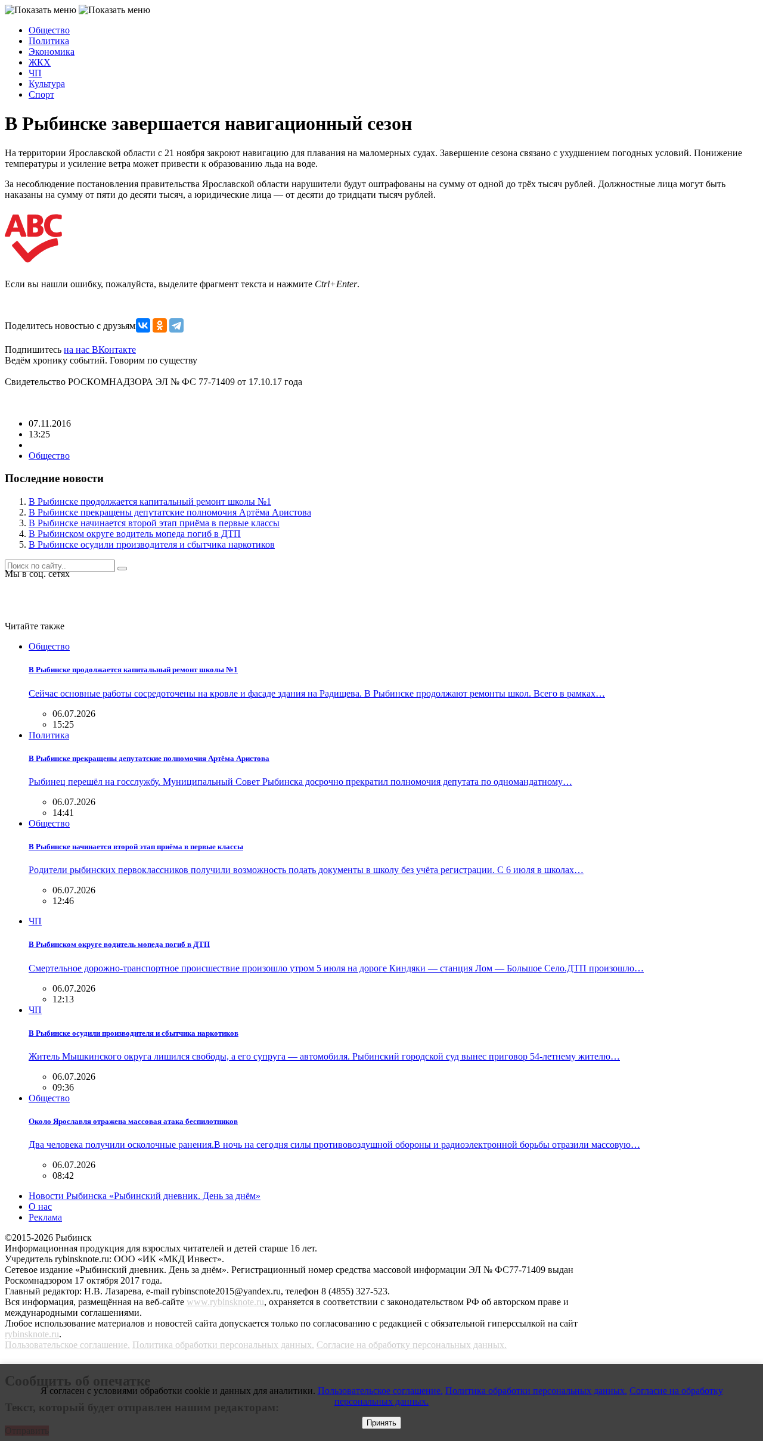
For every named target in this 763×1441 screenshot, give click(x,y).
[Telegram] (176, 325)
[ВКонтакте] (143, 325)
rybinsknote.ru (32, 1334)
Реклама (45, 1217)
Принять (381, 1422)
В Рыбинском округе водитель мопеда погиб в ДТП (135, 534)
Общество (49, 30)
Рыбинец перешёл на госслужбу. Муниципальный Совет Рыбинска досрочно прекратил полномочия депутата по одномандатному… (300, 782)
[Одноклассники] (160, 325)
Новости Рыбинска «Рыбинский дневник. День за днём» (144, 1196)
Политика (49, 41)
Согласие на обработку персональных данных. (412, 1345)
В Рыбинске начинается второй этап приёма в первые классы (154, 523)
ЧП (35, 73)
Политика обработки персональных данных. (223, 1345)
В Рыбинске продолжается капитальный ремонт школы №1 (150, 501)
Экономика (52, 51)
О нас (40, 1206)
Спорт (41, 94)
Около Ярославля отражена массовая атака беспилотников (133, 1121)
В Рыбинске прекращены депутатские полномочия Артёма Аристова (170, 512)
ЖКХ (40, 62)
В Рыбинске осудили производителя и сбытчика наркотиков (152, 544)
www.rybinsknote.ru (225, 1302)
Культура (47, 84)
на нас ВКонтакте (100, 349)
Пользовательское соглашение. (67, 1345)
